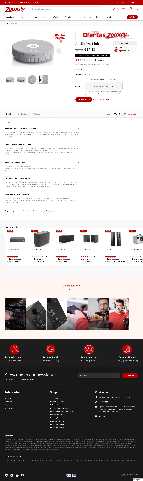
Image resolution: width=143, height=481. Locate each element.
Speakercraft (92, 447)
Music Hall (25, 445)
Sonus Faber (83, 447)
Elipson (92, 441)
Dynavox (82, 441)
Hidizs (19, 443)
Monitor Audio (17, 445)
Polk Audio (96, 445)
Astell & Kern (25, 439)
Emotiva (98, 441)
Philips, (85, 445)
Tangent (108, 447)
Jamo (40, 443)
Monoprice (8, 445)
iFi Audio (30, 443)
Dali (38, 441)
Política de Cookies (57, 428)
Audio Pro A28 (86, 250)
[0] (129, 9)
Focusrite (128, 441)
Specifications (23, 114)
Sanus (59, 447)
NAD (30, 445)
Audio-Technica (61, 439)
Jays (34, 443)
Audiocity (38, 439)
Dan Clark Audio (45, 441)
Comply (29, 441)
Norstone (53, 445)
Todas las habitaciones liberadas (18, 144)
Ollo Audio (66, 445)
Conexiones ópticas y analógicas (18, 194)
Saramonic (29, 447)
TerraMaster (120, 447)
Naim (34, 445)
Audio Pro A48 (110, 250)
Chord (11, 441)
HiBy (15, 443)
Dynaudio (68, 441)
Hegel (12, 443)
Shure (55, 447)
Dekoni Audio (60, 441)
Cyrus (34, 441)
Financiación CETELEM (58, 415)
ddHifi (73, 441)
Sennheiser (43, 447)
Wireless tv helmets (74, 460)
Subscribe (130, 376)
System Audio (101, 447)
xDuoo (42, 449)
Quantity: (78, 69)
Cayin (126, 439)
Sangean (23, 447)
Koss (52, 443)
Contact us (51, 211)
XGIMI (46, 449)
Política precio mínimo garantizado (62, 411)
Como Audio (23, 441)
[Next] (58, 51)
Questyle (113, 445)
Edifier (88, 441)
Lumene (65, 443)
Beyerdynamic (86, 439)
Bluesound (95, 439)
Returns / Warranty (57, 405)
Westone (36, 449)
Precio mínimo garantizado (101, 99)
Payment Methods (57, 401)
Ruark (11, 447)
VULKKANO (29, 449)
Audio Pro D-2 (61, 250)
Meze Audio (110, 443)
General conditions (57, 421)
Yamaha (51, 449)
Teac (113, 447)
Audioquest (51, 439)
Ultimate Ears (9, 449)
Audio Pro (44, 439)
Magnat (71, 443)
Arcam (18, 439)
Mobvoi (122, 443)
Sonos (72, 447)
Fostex (133, 441)
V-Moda (22, 449)
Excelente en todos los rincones (18, 178)
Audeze (31, 439)
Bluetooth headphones (97, 460)
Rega (118, 445)
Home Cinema (110, 460)
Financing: (79, 86)
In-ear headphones (34, 460)
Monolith (128, 443)
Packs (48, 114)
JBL (38, 443)
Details (9, 114)
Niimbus (38, 445)
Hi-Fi (6, 462)
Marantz (77, 443)
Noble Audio (46, 445)
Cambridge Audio (118, 439)
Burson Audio (107, 439)
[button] (80, 60)
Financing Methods (57, 418)
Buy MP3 (59, 460)
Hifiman (24, 443)
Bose (101, 439)
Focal (122, 441)
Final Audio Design (114, 441)
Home (7, 23)
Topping (132, 447)
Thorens (126, 447)
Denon (53, 441)
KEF (44, 443)
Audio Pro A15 (37, 250)
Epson (103, 441)
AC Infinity (8, 439)
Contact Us (9, 408)
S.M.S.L (50, 447)
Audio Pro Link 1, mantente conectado (20, 128)
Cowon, (16, 441)
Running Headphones (48, 460)
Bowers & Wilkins (71, 439)
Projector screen (131, 460)
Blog (6, 405)
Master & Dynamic (92, 443)
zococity (135, 475)
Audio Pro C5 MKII (136, 250)
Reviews (37, 114)
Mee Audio (102, 443)
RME (134, 445)
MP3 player (85, 460)
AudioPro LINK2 (13, 250)
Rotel (6, 447)
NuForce (59, 445)
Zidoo (57, 449)
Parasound (78, 445)
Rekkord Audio (125, 445)
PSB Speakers (104, 445)
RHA (131, 445)
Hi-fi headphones (10, 460)
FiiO (107, 441)
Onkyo (72, 445)
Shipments (54, 398)
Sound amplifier (22, 460)
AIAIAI (13, 439)
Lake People (58, 443)
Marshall (83, 443)
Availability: (79, 75)
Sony (76, 447)
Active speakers (120, 460)
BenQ (80, 439)
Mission (116, 443)
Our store (8, 401)
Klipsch (48, 443)
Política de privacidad (57, 424)
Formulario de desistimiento (60, 408)
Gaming (65, 460)
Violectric (17, 449)
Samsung (16, 447)
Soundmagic (66, 447)
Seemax (36, 447)
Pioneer (89, 445)
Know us (71, 290)
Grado (7, 443)
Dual (77, 441)
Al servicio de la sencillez (15, 162)
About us (8, 398)
